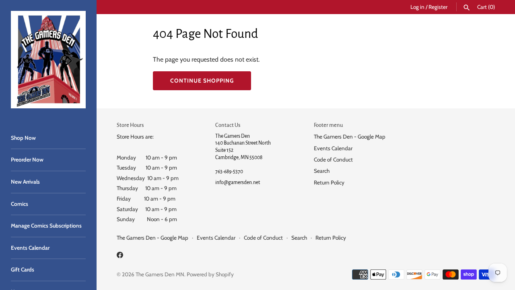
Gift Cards (22, 269)
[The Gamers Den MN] (48, 59)
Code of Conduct (333, 159)
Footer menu (328, 125)
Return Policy (329, 182)
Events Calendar (30, 247)
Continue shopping (202, 80)
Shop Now (23, 138)
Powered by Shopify (210, 274)
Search (322, 171)
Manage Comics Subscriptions (46, 225)
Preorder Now (27, 159)
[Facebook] (120, 256)
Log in (417, 7)
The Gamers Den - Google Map (349, 136)
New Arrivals (25, 181)
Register (437, 7)
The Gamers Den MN (160, 274)
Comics (19, 204)
